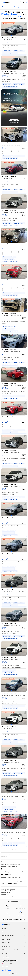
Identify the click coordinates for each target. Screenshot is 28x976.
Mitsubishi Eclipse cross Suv (9, 866)
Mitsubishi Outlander (7, 891)
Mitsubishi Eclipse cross (8, 889)
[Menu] (1, 2)
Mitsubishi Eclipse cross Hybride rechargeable (13, 872)
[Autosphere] (7, 2)
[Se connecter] (24, 2)
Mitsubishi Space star (7, 896)
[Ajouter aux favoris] (25, 23)
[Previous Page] (10, 849)
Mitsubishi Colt (5, 894)
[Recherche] (21, 2)
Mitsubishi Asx (5, 892)
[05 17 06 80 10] (26, 2)
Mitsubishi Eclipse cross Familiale (10, 864)
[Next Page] (18, 849)
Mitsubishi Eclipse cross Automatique (11, 877)
